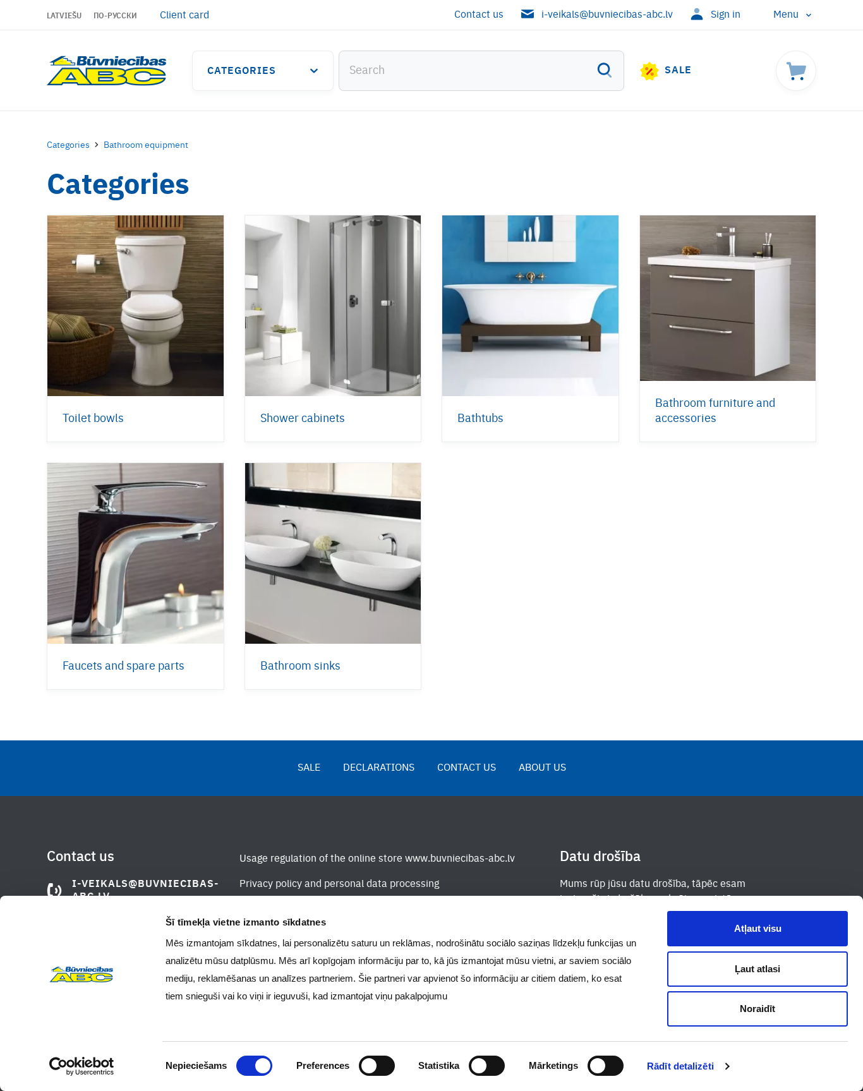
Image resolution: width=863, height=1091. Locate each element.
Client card (184, 16)
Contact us (479, 15)
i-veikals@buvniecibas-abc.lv (607, 15)
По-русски (115, 16)
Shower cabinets (302, 419)
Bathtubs (480, 419)
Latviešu (64, 16)
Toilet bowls (93, 419)
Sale (678, 71)
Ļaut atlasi (757, 968)
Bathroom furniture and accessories (715, 411)
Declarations (378, 768)
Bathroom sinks (300, 666)
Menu (786, 15)
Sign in (725, 15)
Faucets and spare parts (123, 666)
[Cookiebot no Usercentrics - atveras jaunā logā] (82, 1066)
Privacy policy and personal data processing (339, 884)
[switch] (377, 1066)
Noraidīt (757, 1008)
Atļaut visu (758, 928)
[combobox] (481, 71)
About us (542, 768)
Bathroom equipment (146, 145)
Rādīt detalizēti (680, 1066)
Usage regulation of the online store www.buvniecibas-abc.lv (377, 859)
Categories (241, 71)
